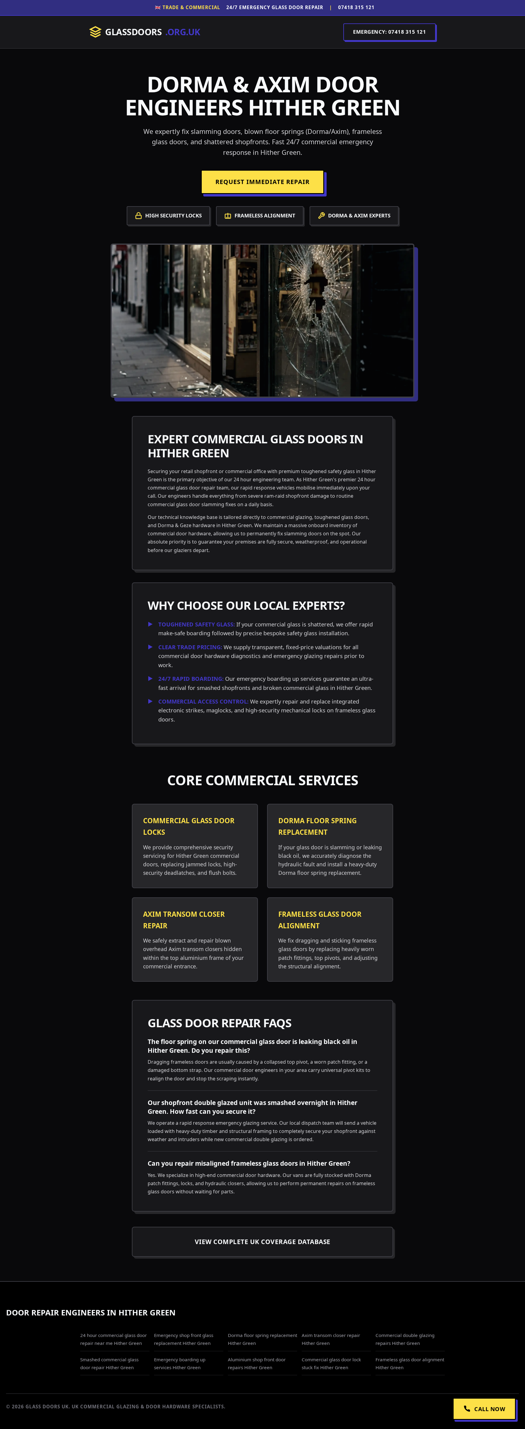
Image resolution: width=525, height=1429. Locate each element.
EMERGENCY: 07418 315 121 (389, 31)
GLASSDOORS (152, 32)
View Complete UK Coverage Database (263, 1241)
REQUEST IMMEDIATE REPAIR (262, 182)
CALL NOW (489, 1409)
